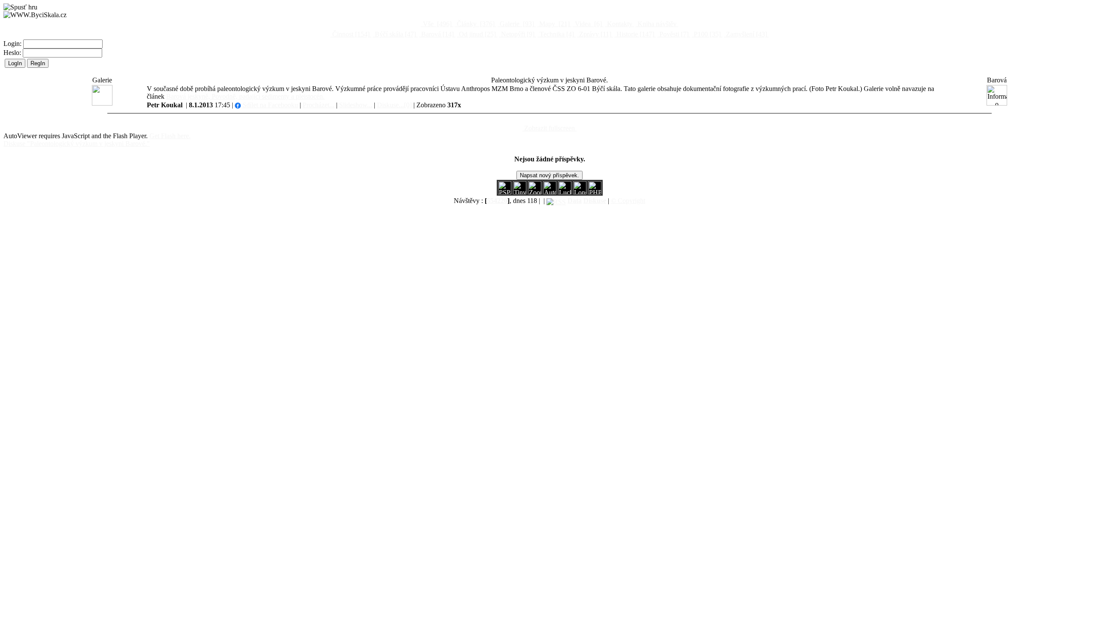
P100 (706, 34)
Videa (587, 23)
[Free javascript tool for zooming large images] (564, 192)
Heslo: (13, 52)
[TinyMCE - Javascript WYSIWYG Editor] (519, 192)
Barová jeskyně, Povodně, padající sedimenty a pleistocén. (245, 96)
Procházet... (318, 105)
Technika (556, 34)
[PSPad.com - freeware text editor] (504, 192)
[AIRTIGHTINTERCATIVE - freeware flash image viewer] (549, 192)
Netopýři (516, 34)
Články (475, 23)
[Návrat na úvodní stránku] (35, 15)
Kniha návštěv (657, 23)
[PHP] (579, 192)
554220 (497, 200)
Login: (13, 43)
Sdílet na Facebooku (269, 105)
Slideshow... (355, 105)
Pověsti (673, 34)
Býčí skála (394, 34)
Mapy (553, 23)
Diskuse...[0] (394, 105)
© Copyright (628, 200)
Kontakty (619, 23)
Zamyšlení (745, 34)
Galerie (516, 23)
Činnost (350, 34)
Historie (634, 34)
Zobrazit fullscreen (549, 128)
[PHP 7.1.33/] (594, 192)
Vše (436, 23)
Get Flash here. (170, 135)
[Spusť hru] (20, 7)
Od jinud (476, 34)
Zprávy (594, 34)
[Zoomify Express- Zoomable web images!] (534, 192)
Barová (436, 34)
